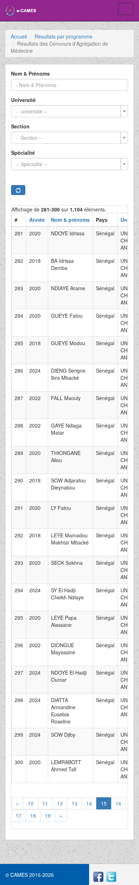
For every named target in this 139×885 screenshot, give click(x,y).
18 (33, 815)
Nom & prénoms (70, 219)
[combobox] (69, 111)
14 (89, 803)
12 (60, 803)
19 (48, 815)
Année (37, 219)
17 (18, 815)
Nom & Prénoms (30, 73)
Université (23, 99)
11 (45, 803)
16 (118, 803)
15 (104, 803)
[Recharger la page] (18, 190)
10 (31, 803)
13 (74, 803)
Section (20, 126)
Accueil (19, 36)
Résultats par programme (63, 36)
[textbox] (67, 111)
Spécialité (23, 152)
